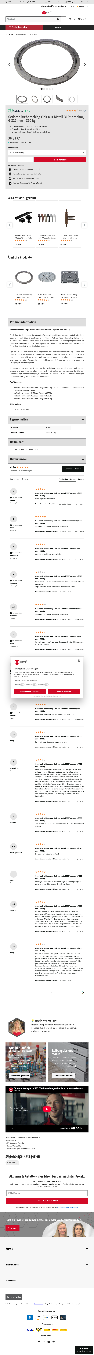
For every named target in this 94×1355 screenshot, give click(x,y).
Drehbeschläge (12, 1163)
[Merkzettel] (69, 19)
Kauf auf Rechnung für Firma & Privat (27, 183)
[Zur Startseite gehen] (47, 13)
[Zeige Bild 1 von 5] (41, 89)
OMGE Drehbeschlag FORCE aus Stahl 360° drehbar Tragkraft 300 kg (46, 296)
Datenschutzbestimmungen (67, 1207)
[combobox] (30, 19)
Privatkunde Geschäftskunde (53, 6)
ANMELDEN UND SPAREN (47, 1201)
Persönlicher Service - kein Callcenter (27, 174)
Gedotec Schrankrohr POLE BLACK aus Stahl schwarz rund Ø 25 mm (23, 236)
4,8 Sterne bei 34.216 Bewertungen (26, 178)
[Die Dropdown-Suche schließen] (63, 19)
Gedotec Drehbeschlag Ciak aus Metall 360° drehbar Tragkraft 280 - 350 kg (24, 296)
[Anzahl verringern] (10, 160)
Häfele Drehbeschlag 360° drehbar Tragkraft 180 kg (69, 296)
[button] (74, 111)
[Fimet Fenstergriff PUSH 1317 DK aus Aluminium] (47, 218)
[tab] (67, 479)
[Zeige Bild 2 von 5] (44, 89)
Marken (58, 27)
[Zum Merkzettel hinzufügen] (84, 110)
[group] (24, 224)
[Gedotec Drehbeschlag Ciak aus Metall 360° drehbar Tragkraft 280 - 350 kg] (24, 277)
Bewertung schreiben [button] (73, 469)
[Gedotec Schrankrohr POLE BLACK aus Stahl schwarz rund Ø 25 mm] (24, 218)
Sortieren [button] (14, 479)
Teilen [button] (69, 504)
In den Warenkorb (60, 160)
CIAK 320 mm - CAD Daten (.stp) (26, 449)
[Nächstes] (84, 64)
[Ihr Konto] (74, 19)
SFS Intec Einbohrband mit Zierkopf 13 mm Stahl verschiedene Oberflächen (69, 236)
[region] (47, 70)
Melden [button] (64, 504)
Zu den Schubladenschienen (63, 1075)
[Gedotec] (19, 110)
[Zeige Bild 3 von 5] (47, 89)
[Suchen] (58, 19)
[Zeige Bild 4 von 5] (50, 89)
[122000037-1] (47, 62)
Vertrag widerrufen (14, 1297)
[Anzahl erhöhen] (30, 160)
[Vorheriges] (8, 64)
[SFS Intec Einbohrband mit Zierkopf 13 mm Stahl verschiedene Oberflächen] (70, 218)
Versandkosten (38, 1304)
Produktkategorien (19, 27)
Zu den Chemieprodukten (20, 1075)
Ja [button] (60, 504)
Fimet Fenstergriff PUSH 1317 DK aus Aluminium (47, 236)
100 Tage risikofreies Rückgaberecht (27, 169)
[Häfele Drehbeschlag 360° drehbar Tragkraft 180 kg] (70, 277)
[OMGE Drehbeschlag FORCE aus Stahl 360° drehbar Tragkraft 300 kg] (47, 277)
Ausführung (13, 147)
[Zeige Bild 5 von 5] (52, 89)
